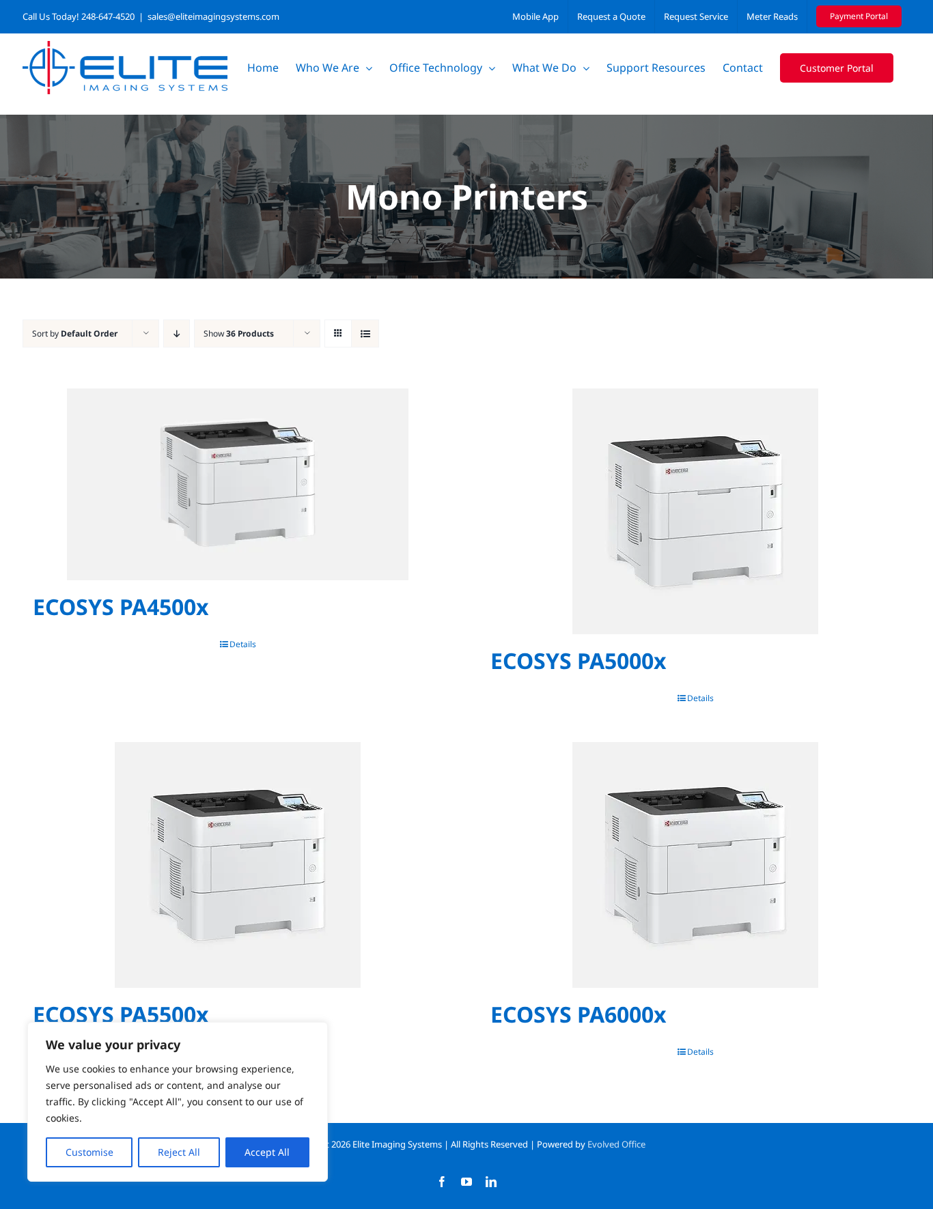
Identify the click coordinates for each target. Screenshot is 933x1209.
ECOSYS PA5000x (578, 660)
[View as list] (365, 333)
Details (242, 644)
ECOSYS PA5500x (121, 1014)
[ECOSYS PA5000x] (695, 511)
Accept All (267, 1152)
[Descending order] (176, 333)
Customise (89, 1152)
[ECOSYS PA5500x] (238, 865)
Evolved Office (616, 1144)
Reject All (179, 1152)
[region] (177, 1102)
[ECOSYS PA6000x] (695, 865)
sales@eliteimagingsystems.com (213, 16)
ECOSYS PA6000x (578, 1014)
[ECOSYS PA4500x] (238, 484)
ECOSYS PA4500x (121, 606)
